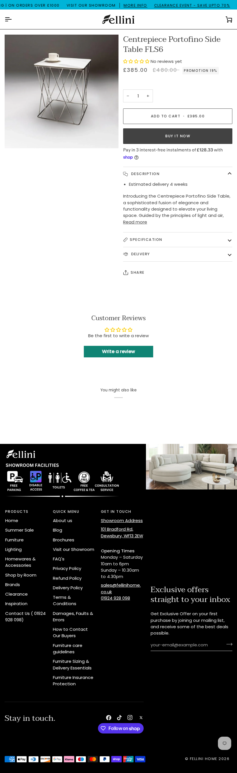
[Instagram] (130, 717)
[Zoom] (15, 137)
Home (11, 520)
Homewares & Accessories (20, 562)
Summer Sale (19, 530)
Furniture (14, 540)
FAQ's (58, 559)
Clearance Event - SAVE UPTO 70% (192, 5)
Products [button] (17, 511)
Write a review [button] (118, 351)
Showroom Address (122, 520)
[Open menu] (13, 19)
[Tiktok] (119, 717)
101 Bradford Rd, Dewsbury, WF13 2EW (122, 532)
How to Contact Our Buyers (70, 632)
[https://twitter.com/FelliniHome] (141, 717)
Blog (57, 530)
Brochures (63, 540)
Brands (12, 584)
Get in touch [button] (116, 511)
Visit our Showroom (73, 549)
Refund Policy (67, 578)
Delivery (140, 254)
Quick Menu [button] (66, 511)
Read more (135, 222)
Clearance (16, 594)
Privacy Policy (67, 568)
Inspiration (16, 604)
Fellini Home (204, 758)
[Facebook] (108, 717)
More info (135, 5)
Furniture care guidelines (67, 648)
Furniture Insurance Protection (73, 680)
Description (145, 173)
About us (62, 520)
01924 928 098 (115, 598)
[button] (137, 61)
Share (138, 272)
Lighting (13, 549)
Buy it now (177, 136)
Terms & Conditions (64, 600)
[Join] (227, 644)
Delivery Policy (68, 588)
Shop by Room (20, 575)
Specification (146, 239)
